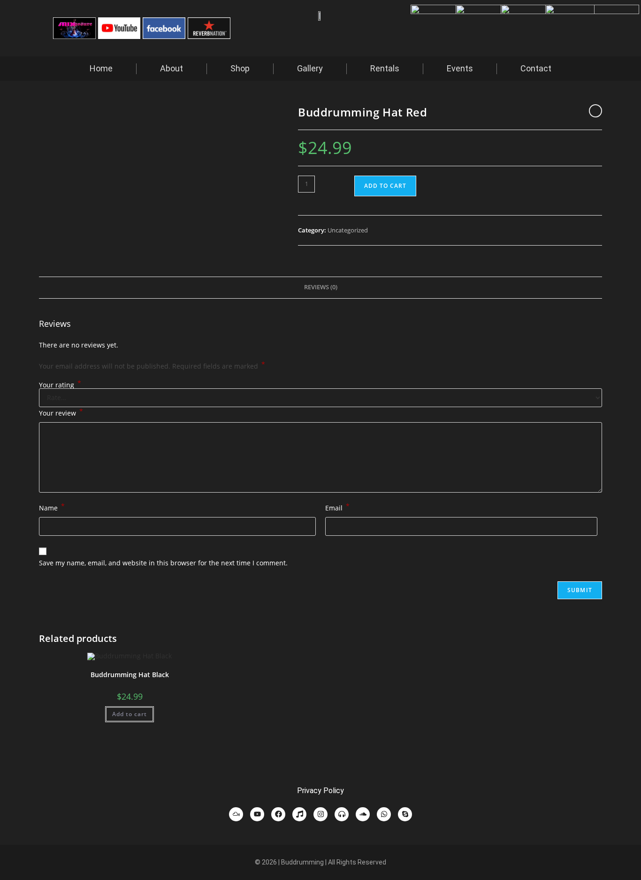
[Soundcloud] (363, 814)
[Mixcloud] (236, 814)
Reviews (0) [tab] (320, 287)
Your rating (60, 385)
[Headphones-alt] (342, 814)
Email (337, 507)
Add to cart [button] (129, 714)
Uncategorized (348, 230)
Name (52, 507)
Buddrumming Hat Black (130, 674)
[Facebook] (278, 814)
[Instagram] (320, 814)
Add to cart (385, 186)
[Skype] (405, 814)
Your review (61, 412)
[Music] (299, 814)
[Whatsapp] (384, 814)
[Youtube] (257, 814)
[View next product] (595, 110)
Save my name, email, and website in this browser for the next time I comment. (163, 562)
